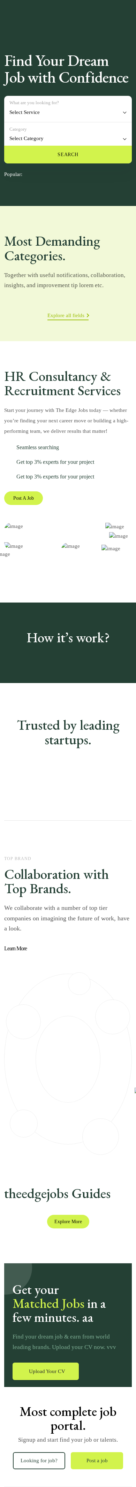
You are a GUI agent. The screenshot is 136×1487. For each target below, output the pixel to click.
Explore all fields (65, 315)
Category (18, 129)
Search (68, 154)
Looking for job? (39, 1460)
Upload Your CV (47, 1371)
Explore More (68, 1221)
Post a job (97, 1460)
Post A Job (23, 498)
